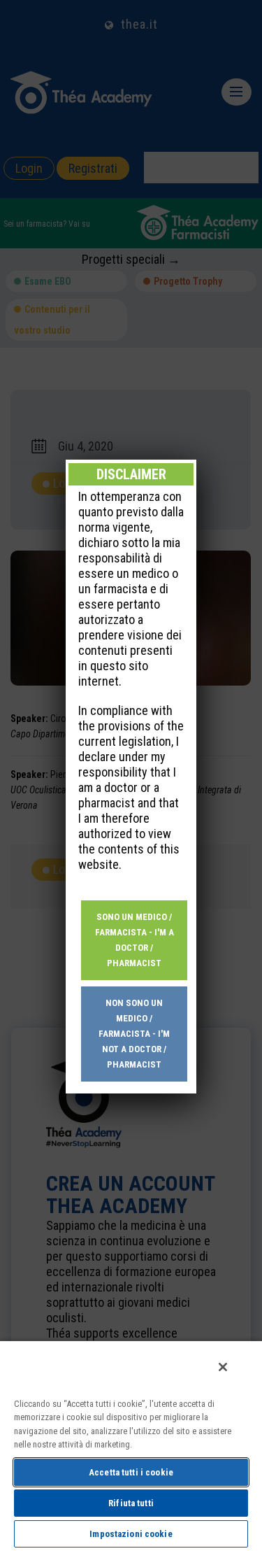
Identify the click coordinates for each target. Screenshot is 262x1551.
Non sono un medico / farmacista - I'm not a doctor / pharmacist (134, 1034)
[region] (131, 1445)
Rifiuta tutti (131, 1503)
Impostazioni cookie (130, 1534)
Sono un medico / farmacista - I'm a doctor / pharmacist (134, 940)
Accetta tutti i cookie (131, 1472)
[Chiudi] (223, 1367)
